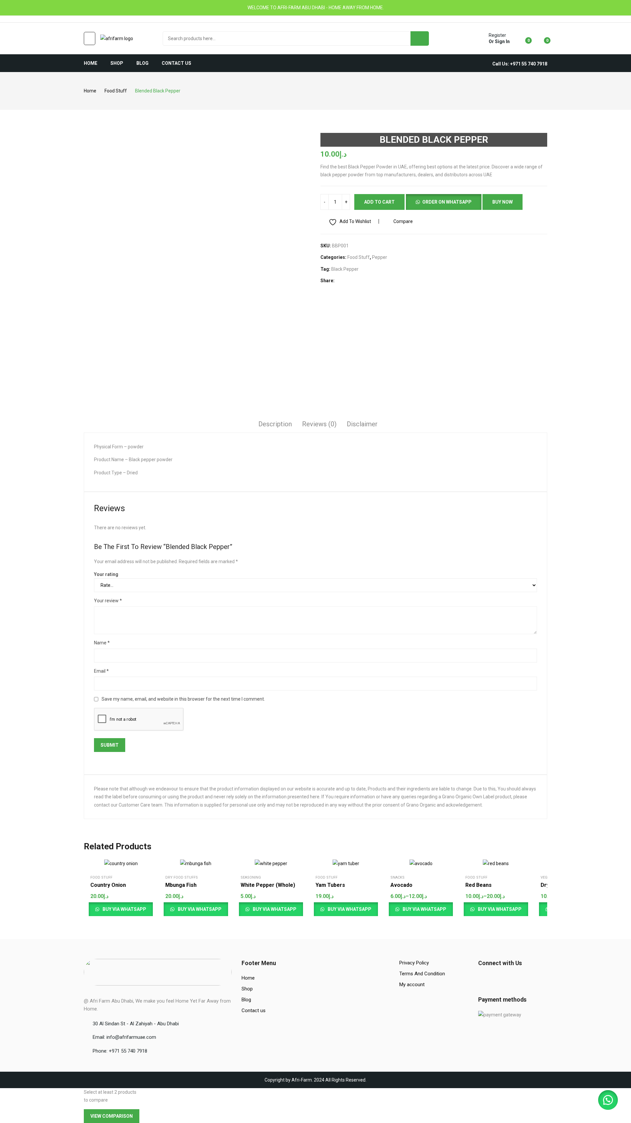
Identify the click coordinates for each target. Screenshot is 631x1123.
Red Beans (478, 885)
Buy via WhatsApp (424, 909)
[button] (443, 201)
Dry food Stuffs (181, 877)
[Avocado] (420, 863)
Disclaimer (362, 424)
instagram (96, 19)
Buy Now (502, 202)
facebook (87, 19)
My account (412, 984)
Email (101, 671)
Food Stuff (358, 257)
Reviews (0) (319, 424)
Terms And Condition (422, 974)
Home (248, 978)
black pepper (345, 269)
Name (102, 642)
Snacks (397, 877)
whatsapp (105, 19)
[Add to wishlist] (136, 882)
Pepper (379, 257)
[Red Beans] (496, 863)
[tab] (275, 425)
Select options (446, 898)
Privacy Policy (414, 963)
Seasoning (251, 877)
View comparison (111, 1116)
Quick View (136, 865)
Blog (246, 1000)
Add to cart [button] (129, 900)
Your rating (106, 574)
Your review (108, 600)
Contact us (254, 1010)
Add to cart (379, 202)
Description (275, 424)
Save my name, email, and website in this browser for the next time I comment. (183, 699)
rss (114, 19)
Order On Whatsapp (447, 202)
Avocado (401, 885)
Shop (247, 989)
